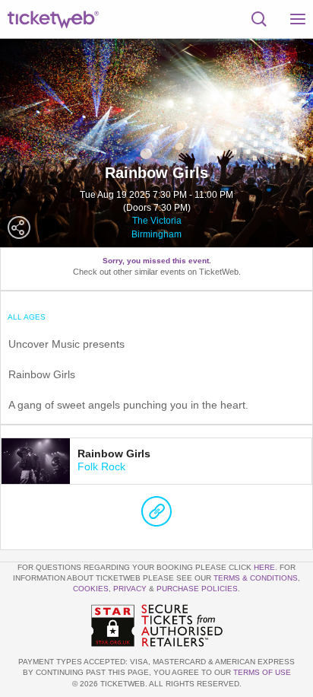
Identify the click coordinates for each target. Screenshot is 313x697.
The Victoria (157, 220)
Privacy (130, 588)
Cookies (91, 588)
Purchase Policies (197, 588)
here (264, 567)
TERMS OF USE (262, 672)
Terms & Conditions (255, 578)
